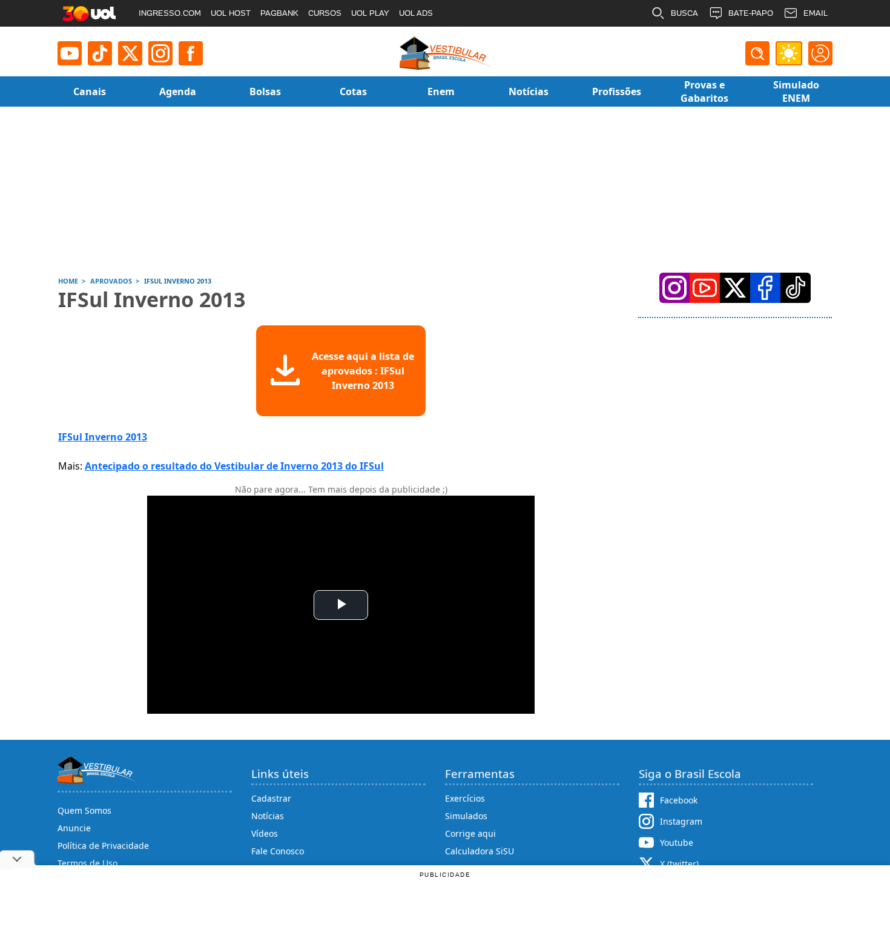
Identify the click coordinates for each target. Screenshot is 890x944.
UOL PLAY (370, 13)
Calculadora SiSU (479, 851)
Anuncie (74, 828)
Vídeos (264, 833)
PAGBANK (279, 13)
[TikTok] (100, 53)
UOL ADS (416, 13)
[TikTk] (795, 288)
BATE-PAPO (750, 13)
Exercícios (465, 798)
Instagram (681, 821)
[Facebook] (765, 288)
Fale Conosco (277, 851)
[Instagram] (160, 53)
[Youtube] (70, 53)
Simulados (466, 816)
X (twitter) (679, 863)
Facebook (678, 800)
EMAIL (815, 13)
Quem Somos (84, 810)
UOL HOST (231, 13)
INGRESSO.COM (170, 13)
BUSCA (684, 13)
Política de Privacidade (103, 845)
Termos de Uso (87, 863)
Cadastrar (271, 798)
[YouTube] (705, 288)
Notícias (267, 816)
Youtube (676, 842)
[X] (130, 53)
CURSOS (324, 13)
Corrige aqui (470, 833)
